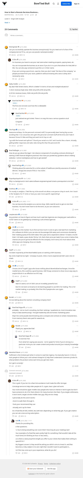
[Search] (54, 4)
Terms (46, 464)
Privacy (40, 464)
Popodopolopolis (15, 178)
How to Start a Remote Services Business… (22, 12)
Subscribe (66, 4)
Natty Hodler (13, 84)
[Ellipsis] (77, 46)
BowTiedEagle (14, 150)
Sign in (76, 4)
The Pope (12, 130)
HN (13, 227)
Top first (75, 29)
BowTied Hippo (17, 307)
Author (15, 103)
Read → (7, 22)
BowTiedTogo (17, 165)
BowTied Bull (9, 15)
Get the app (51, 469)
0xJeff (11, 250)
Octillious (12, 189)
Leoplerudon (13, 214)
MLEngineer (13, 47)
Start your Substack (36, 469)
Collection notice (55, 464)
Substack (31, 474)
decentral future (14, 352)
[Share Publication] (58, 4)
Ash (17, 421)
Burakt (11, 297)
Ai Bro (14, 59)
